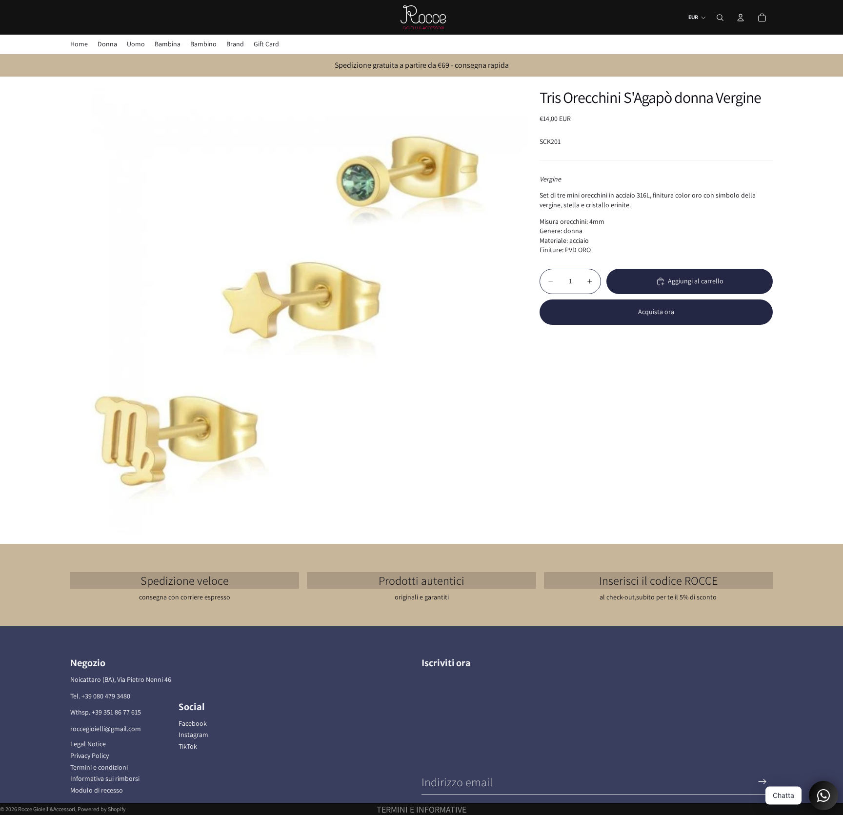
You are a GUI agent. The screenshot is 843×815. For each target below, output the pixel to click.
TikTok (188, 746)
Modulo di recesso (96, 790)
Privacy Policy (89, 755)
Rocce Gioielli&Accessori (46, 809)
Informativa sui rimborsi (105, 778)
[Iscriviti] (762, 782)
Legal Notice (88, 743)
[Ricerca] (720, 17)
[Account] (740, 17)
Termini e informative (421, 809)
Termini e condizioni (99, 767)
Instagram (193, 734)
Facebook (193, 723)
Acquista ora (656, 311)
